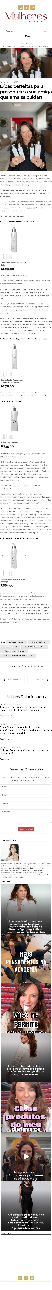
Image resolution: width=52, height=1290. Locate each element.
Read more (4, 716)
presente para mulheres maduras (18, 655)
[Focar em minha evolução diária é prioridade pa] (26, 909)
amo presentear (16, 642)
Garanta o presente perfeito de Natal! (10, 679)
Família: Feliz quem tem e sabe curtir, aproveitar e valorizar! (41, 679)
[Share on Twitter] (25, 666)
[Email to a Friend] (42, 666)
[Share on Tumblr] (31, 666)
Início (22, 44)
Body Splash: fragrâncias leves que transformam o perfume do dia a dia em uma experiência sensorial (26, 730)
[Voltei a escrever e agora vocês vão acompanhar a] (26, 1008)
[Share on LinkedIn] (28, 666)
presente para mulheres (14, 651)
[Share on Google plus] (35, 666)
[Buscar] (44, 31)
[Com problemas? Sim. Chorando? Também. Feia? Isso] (26, 1156)
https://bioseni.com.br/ (40, 613)
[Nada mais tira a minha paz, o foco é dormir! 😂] (26, 1206)
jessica (5, 82)
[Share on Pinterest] (38, 666)
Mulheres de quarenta (34, 647)
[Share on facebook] (22, 666)
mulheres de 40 (10, 647)
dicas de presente (38, 642)
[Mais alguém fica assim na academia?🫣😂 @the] (26, 958)
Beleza (27, 44)
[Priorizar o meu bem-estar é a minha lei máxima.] (26, 1057)
